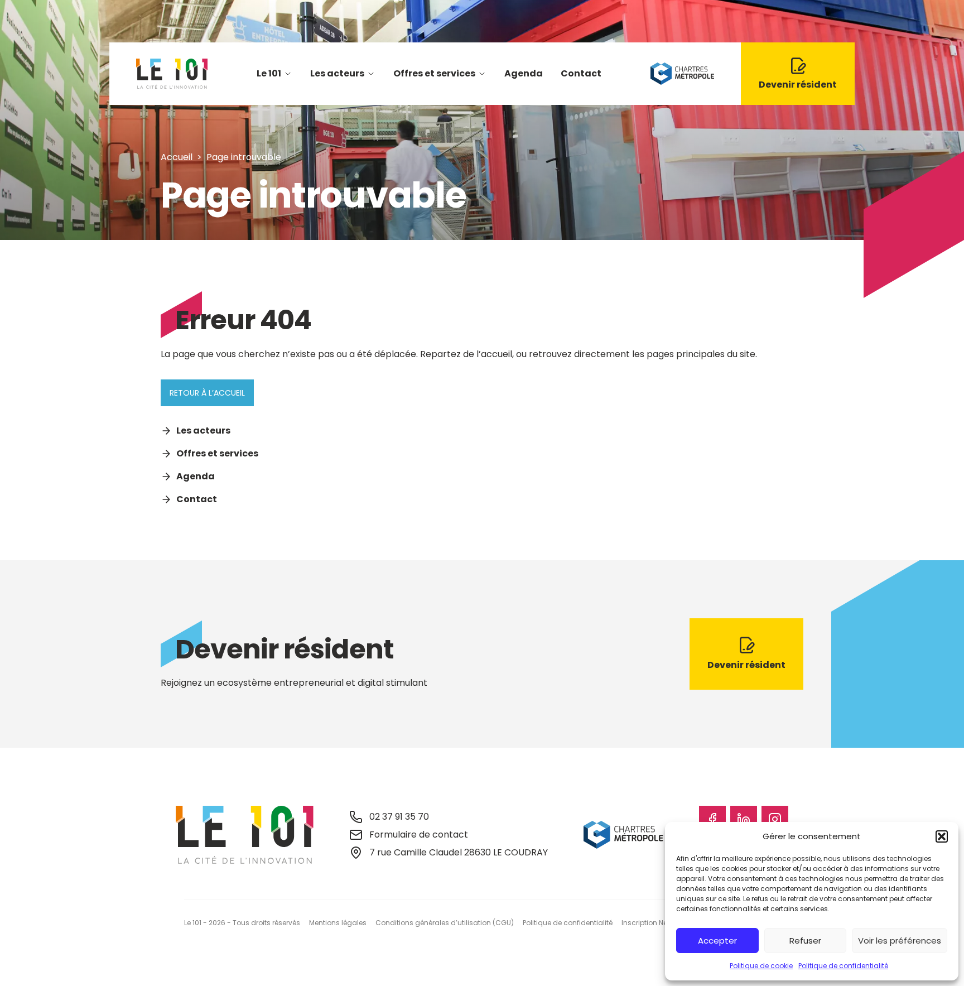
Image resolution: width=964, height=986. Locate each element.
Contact (581, 73)
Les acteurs (337, 73)
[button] (941, 836)
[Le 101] (172, 74)
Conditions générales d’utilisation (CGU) (444, 922)
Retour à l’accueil (207, 392)
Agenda (523, 73)
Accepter (717, 940)
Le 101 (269, 73)
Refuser (805, 940)
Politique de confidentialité (843, 965)
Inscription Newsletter (657, 922)
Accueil (176, 157)
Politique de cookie (761, 965)
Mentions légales (338, 922)
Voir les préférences (899, 940)
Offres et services (434, 73)
